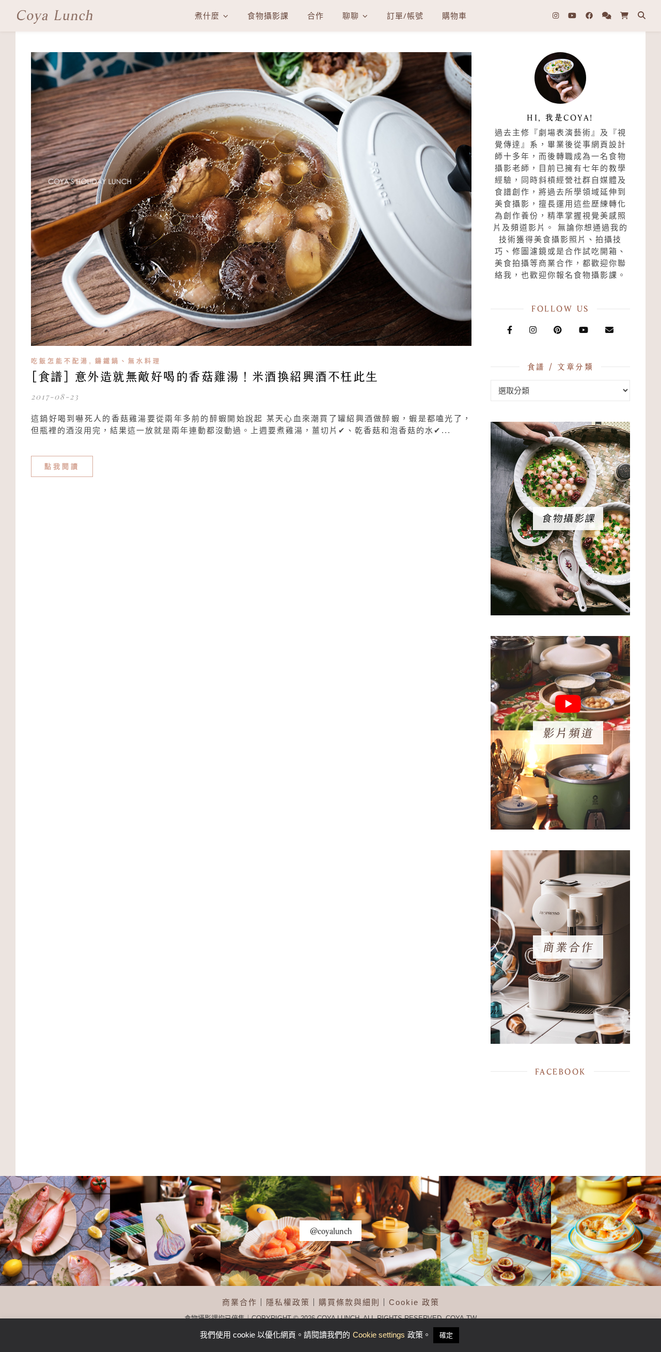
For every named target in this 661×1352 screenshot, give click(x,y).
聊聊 (350, 15)
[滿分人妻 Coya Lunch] (54, 16)
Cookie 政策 (414, 1302)
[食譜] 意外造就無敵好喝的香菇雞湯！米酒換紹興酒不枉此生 (205, 377)
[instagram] (557, 15)
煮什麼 (207, 15)
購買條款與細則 (349, 1302)
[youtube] (573, 15)
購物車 (454, 15)
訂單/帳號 (405, 15)
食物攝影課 (268, 15)
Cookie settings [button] (379, 1334)
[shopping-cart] (624, 15)
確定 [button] (446, 1335)
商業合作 (239, 1302)
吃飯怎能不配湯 (60, 361)
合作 (315, 15)
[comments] (607, 15)
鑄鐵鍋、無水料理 (128, 361)
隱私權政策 (288, 1302)
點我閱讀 (62, 466)
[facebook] (590, 15)
